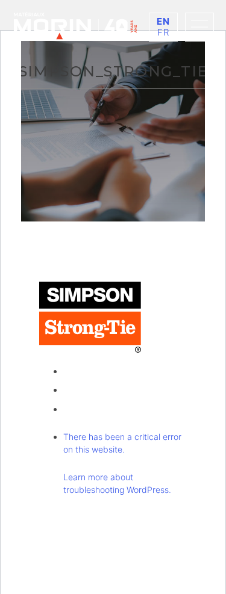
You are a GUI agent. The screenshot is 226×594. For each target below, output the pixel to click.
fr (163, 32)
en (164, 21)
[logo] (75, 26)
